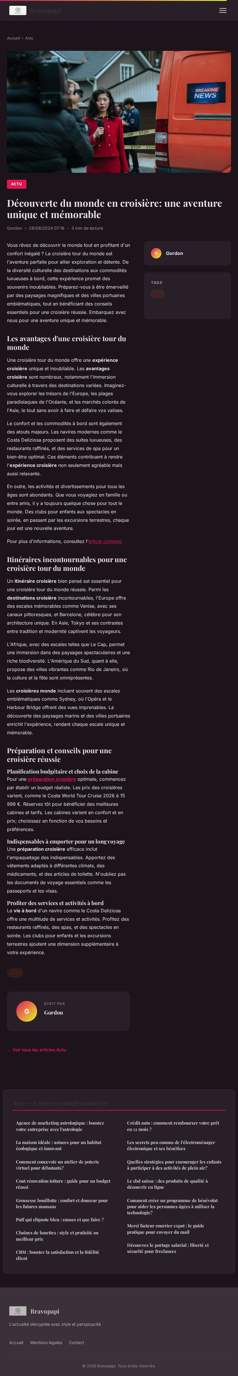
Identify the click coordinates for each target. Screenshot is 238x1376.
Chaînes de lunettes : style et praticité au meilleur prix (57, 1236)
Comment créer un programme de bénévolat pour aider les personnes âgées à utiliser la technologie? (172, 1206)
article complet (105, 541)
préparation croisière (52, 779)
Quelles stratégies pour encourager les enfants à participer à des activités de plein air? (174, 1165)
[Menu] (223, 10)
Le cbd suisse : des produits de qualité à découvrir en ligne (167, 1184)
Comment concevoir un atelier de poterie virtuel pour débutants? (57, 1165)
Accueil (13, 38)
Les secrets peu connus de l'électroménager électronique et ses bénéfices (171, 1145)
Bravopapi (45, 10)
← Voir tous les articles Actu (36, 1050)
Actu (29, 38)
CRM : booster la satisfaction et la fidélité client (57, 1255)
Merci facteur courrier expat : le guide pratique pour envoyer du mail (165, 1229)
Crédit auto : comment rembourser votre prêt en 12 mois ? (173, 1126)
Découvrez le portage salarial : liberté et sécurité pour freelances (168, 1248)
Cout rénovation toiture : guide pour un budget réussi (63, 1184)
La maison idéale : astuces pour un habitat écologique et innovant (58, 1145)
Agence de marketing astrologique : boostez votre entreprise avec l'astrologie (60, 1126)
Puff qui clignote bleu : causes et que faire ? (60, 1219)
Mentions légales (46, 1342)
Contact (76, 1342)
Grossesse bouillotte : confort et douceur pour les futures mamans (62, 1203)
